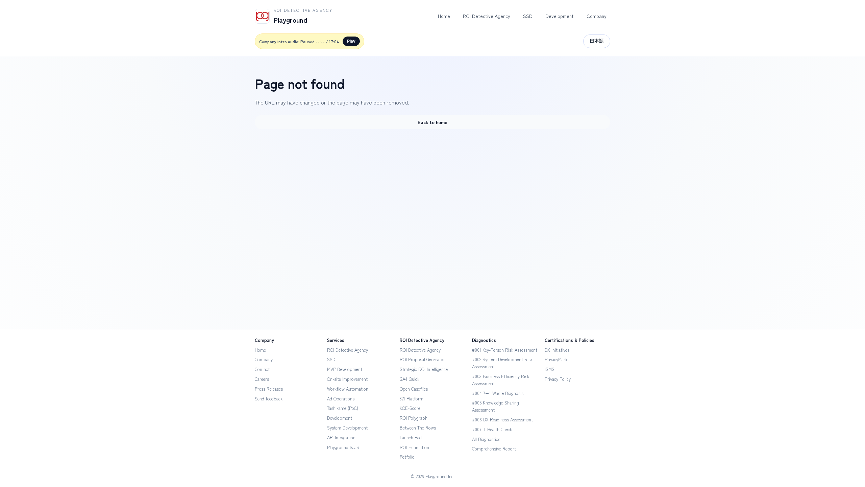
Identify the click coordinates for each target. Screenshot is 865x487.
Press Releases (269, 389)
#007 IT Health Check (492, 429)
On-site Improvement (347, 379)
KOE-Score (410, 408)
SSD (528, 16)
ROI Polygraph (413, 418)
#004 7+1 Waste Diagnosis (497, 393)
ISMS (549, 369)
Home (444, 16)
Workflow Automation (347, 389)
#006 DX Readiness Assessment (502, 419)
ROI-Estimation (414, 447)
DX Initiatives (557, 350)
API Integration (341, 437)
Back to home (432, 122)
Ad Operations (340, 398)
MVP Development (344, 369)
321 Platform (411, 398)
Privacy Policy (558, 379)
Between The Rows (418, 427)
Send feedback (268, 398)
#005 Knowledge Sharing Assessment (495, 406)
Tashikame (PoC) (342, 408)
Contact (262, 369)
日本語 (597, 41)
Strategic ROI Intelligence (424, 369)
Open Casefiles (414, 389)
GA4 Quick (409, 379)
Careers (262, 379)
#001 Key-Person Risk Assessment (504, 350)
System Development (347, 427)
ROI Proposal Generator (422, 359)
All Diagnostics (486, 439)
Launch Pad (411, 437)
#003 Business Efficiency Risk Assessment (500, 380)
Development (559, 16)
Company (597, 16)
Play (351, 41)
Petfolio (407, 457)
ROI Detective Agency (486, 16)
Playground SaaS (343, 447)
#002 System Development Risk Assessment (502, 363)
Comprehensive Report (494, 448)
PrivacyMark (556, 359)
